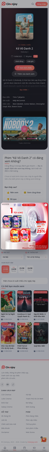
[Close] (45, 205)
